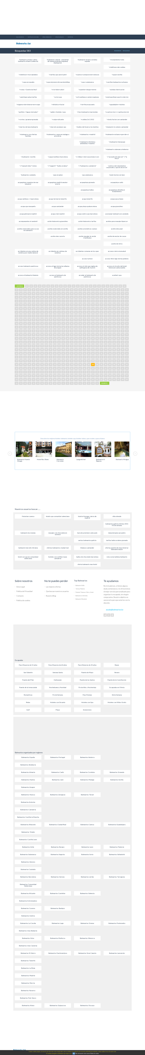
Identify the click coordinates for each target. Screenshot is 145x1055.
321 (127, 327)
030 (38, 289)
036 (63, 289)
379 (29, 338)
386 (59, 338)
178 (93, 308)
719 (97, 383)
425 (110, 342)
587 (110, 364)
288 (101, 323)
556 (93, 360)
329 (46, 331)
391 (80, 338)
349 (16, 334)
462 (38, 349)
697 (118, 379)
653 (46, 375)
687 (76, 379)
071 (97, 293)
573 (50, 364)
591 (127, 364)
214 (16, 316)
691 (93, 379)
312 (89, 327)
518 (46, 357)
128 (110, 301)
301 (42, 327)
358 (55, 334)
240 (127, 316)
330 (50, 331)
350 (21, 334)
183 (114, 308)
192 (38, 312)
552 (76, 360)
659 (72, 375)
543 (38, 360)
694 (106, 379)
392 (84, 338)
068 (84, 293)
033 (50, 289)
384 (50, 338)
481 (118, 349)
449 (97, 345)
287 (97, 323)
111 (38, 301)
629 (59, 372)
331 (55, 331)
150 (89, 304)
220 (42, 316)
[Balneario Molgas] (122, 449)
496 (67, 353)
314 (97, 327)
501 (89, 353)
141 (50, 304)
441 (63, 345)
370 (106, 334)
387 (63, 338)
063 (63, 293)
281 (72, 323)
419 (84, 342)
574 (55, 364)
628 (55, 372)
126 (101, 301)
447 (89, 345)
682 (55, 379)
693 (101, 379)
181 (106, 308)
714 (76, 383)
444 (76, 345)
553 (80, 360)
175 (80, 308)
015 (86, 286)
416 (72, 342)
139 (42, 304)
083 (33, 297)
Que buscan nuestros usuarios (57, 591)
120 (76, 301)
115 (55, 301)
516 (38, 357)
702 (25, 383)
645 (127, 372)
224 (59, 316)
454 (118, 345)
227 (72, 316)
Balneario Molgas (122, 459)
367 (93, 334)
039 (76, 289)
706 (42, 383)
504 (101, 353)
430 (16, 345)
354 (38, 334)
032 (46, 289)
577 (67, 364)
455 (122, 345)
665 (97, 375)
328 (42, 331)
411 (50, 342)
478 (106, 349)
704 (33, 383)
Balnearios (20, 37)
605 (72, 368)
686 (72, 379)
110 (33, 301)
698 (122, 379)
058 (42, 293)
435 (38, 345)
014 (82, 286)
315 (101, 327)
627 (50, 372)
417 (76, 342)
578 (72, 364)
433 (29, 345)
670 (118, 375)
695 (110, 379)
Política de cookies (23, 600)
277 (55, 323)
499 (80, 353)
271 (29, 323)
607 (80, 368)
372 (114, 334)
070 (93, 293)
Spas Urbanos (47, 37)
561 (114, 360)
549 (63, 360)
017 (95, 286)
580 (80, 364)
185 (122, 308)
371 (110, 334)
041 (84, 289)
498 (76, 353)
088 (55, 297)
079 (16, 297)
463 (42, 349)
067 (80, 293)
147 (76, 304)
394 (93, 338)
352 (29, 334)
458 (21, 349)
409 (42, 342)
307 (67, 327)
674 (21, 379)
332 (59, 331)
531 (101, 357)
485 (21, 353)
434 (33, 345)
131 (122, 301)
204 (89, 312)
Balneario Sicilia (80, 585)
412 (55, 342)
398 (110, 338)
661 (80, 375)
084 (38, 297)
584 (97, 364)
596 (33, 368)
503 (97, 353)
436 (42, 345)
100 (106, 297)
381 (38, 338)
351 (25, 334)
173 (72, 308)
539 (21, 360)
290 (110, 323)
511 (16, 357)
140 (46, 304)
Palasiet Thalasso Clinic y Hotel (84, 592)
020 (107, 286)
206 (97, 312)
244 (29, 319)
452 (110, 345)
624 (38, 372)
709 (55, 383)
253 (67, 319)
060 (50, 293)
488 (33, 353)
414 (63, 342)
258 (89, 319)
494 (59, 353)
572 (46, 364)
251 (59, 319)
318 (114, 327)
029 (33, 289)
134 (21, 304)
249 (50, 319)
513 (25, 357)
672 (127, 375)
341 (97, 331)
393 (89, 338)
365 (84, 334)
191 (33, 312)
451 (106, 345)
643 (118, 372)
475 (93, 349)
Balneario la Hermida (81, 595)
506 (110, 353)
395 (97, 338)
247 (42, 319)
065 (72, 293)
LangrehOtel (81, 459)
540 (25, 360)
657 (63, 375)
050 (122, 289)
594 (25, 368)
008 (57, 286)
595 (29, 368)
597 (38, 368)
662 (84, 375)
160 (16, 308)
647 (21, 375)
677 (33, 379)
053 (21, 293)
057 (38, 293)
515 (33, 357)
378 (25, 338)
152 (97, 304)
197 (59, 312)
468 (63, 349)
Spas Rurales (59, 37)
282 (76, 323)
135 (25, 304)
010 (65, 286)
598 (42, 368)
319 (118, 327)
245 (33, 319)
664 (93, 375)
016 (90, 286)
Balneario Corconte (60, 460)
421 (93, 342)
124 (93, 301)
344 (110, 331)
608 (84, 368)
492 (50, 353)
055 (29, 293)
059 (46, 293)
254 (72, 319)
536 (122, 357)
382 (42, 338)
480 (114, 349)
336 (76, 331)
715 (80, 383)
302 (46, 327)
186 (127, 308)
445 (80, 345)
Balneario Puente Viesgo (23, 460)
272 (33, 323)
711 (63, 383)
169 (55, 308)
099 (101, 297)
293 (122, 323)
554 (84, 360)
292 (118, 323)
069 (89, 293)
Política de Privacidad (24, 591)
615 (114, 368)
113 (46, 301)
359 (59, 334)
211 (118, 312)
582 (89, 364)
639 (101, 372)
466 (55, 349)
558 (101, 360)
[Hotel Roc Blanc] (43, 449)
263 (110, 319)
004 (40, 286)
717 (89, 383)
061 (55, 293)
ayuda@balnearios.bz (114, 610)
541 (29, 360)
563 (122, 360)
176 (84, 308)
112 (42, 301)
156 (114, 304)
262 (106, 319)
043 (93, 289)
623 (33, 372)
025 (16, 289)
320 (122, 327)
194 (46, 312)
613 (106, 368)
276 (50, 323)
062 (59, 293)
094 (80, 297)
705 (38, 383)
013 (78, 286)
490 (42, 353)
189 (25, 312)
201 (76, 312)
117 (63, 301)
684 (63, 379)
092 (72, 297)
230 (84, 316)
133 (16, 304)
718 (93, 383)
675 (25, 379)
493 (55, 353)
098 (97, 297)
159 (127, 304)
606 (76, 368)
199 (67, 312)
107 (21, 301)
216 (25, 316)
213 (127, 312)
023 (120, 286)
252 (63, 319)
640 (106, 372)
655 (55, 375)
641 (110, 372)
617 (122, 368)
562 (118, 360)
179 (97, 308)
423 (101, 342)
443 (72, 345)
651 (38, 375)
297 (25, 327)
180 (101, 308)
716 (84, 383)
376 (16, 338)
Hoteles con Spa (33, 37)
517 (42, 357)
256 (80, 319)
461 (33, 349)
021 (112, 286)
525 (76, 357)
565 (16, 364)
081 (25, 297)
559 (106, 360)
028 (29, 289)
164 (33, 308)
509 (122, 353)
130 (118, 301)
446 (84, 345)
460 (29, 349)
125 (97, 301)
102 (114, 297)
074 (110, 293)
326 (33, 331)
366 (89, 334)
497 (72, 353)
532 (106, 357)
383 (46, 338)
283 (80, 323)
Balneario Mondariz (81, 599)
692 (97, 379)
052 (16, 293)
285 (89, 323)
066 (76, 293)
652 (42, 375)
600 (50, 368)
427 (118, 342)
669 (114, 375)
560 (110, 360)
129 (114, 301)
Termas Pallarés (80, 589)
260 (97, 319)
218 (33, 316)
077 (122, 293)
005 (44, 286)
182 (110, 308)
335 (72, 331)
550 (67, 360)
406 (29, 342)
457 (16, 349)
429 (127, 342)
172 (67, 308)
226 (67, 316)
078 (127, 293)
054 (25, 293)
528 (89, 357)
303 (50, 327)
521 (59, 357)
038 (72, 289)
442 (67, 345)
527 (84, 357)
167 (46, 308)
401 (122, 338)
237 (114, 316)
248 (46, 319)
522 (63, 357)
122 (84, 301)
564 (127, 360)
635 (84, 372)
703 (29, 383)
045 (101, 289)
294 (127, 323)
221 (46, 316)
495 (63, 353)
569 (33, 364)
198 (63, 312)
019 (103, 286)
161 (21, 308)
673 (16, 379)
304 (55, 327)
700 (16, 383)
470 (72, 349)
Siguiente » (104, 383)
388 (67, 338)
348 (127, 331)
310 (80, 327)
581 (84, 364)
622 (29, 372)
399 (114, 338)
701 (21, 383)
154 (106, 304)
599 (46, 368)
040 (80, 289)
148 (80, 304)
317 (110, 327)
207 (101, 312)
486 (25, 353)
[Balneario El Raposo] (103, 449)
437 (46, 345)
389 (72, 338)
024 (124, 286)
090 (63, 297)
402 (127, 338)
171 (63, 308)
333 (63, 331)
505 (106, 353)
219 (38, 316)
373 (118, 334)
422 (97, 342)
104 (122, 297)
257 (84, 319)
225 (63, 316)
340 (93, 331)
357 (50, 334)
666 (101, 375)
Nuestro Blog (51, 596)
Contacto (20, 596)
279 (63, 323)
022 (116, 286)
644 (122, 372)
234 (101, 316)
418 (80, 342)
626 (46, 372)
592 (16, 368)
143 (59, 304)
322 (16, 331)
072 (101, 293)
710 (59, 383)
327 (38, 331)
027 (25, 289)
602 (59, 368)
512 (21, 357)
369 (101, 334)
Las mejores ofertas (53, 587)
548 (59, 360)
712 (67, 383)
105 (127, 297)
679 (42, 379)
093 (76, 297)
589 (118, 364)
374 (122, 334)
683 (59, 379)
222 (50, 316)
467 (59, 349)
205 (93, 312)
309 (76, 327)
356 (46, 334)
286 (93, 323)
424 (106, 342)
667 (106, 375)
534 (114, 357)
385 (55, 338)
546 (50, 360)
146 (72, 304)
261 (101, 319)
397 (106, 338)
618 (127, 368)
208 (106, 312)
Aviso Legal (20, 587)
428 (122, 342)
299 (33, 327)
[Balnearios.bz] (19, 1049)
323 (21, 331)
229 (80, 316)
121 (80, 301)
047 (110, 289)
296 (21, 327)
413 (59, 342)
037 (67, 289)
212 (122, 312)
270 (25, 323)
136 (29, 304)
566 (21, 364)
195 (50, 312)
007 (52, 286)
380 (33, 338)
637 (93, 372)
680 (46, 379)
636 (89, 372)
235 (106, 316)
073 (106, 293)
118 (67, 301)
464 (46, 349)
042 (89, 289)
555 (89, 360)
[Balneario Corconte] (63, 449)
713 (72, 383)
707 (46, 383)
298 (29, 327)
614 (110, 368)
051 (127, 289)
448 (93, 345)
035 (59, 289)
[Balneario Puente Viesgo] (24, 449)
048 (114, 289)
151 (93, 304)
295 (16, 327)
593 (21, 368)
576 (63, 364)
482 (122, 349)
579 (76, 364)
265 (118, 319)
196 (55, 312)
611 (97, 368)
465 (50, 349)
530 (97, 357)
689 (84, 379)
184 (118, 308)
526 (80, 357)
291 (114, 323)
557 (97, 360)
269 (21, 323)
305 (59, 327)
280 (67, 323)
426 (114, 342)
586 (106, 364)
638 (97, 372)
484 (16, 353)
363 (76, 334)
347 (122, 331)
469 (67, 349)
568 (29, 364)
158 (122, 304)
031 (42, 289)
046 (106, 289)
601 (55, 368)
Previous (10, 454)
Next (135, 454)
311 (84, 327)
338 (84, 331)
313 (93, 327)
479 (110, 349)
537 (127, 357)
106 (16, 301)
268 (16, 323)
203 (84, 312)
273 (38, 323)
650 (33, 375)
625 (42, 372)
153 (101, 304)
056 (33, 293)
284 (84, 323)
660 (76, 375)
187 (16, 312)
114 (50, 301)
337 (80, 331)
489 (38, 353)
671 (122, 375)
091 (67, 297)
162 (25, 308)
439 (55, 345)
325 (29, 331)
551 (72, 360)
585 (101, 364)
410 (46, 342)
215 (21, 316)
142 (55, 304)
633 (76, 372)
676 (29, 379)
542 (33, 360)
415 (67, 342)
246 (38, 319)
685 (67, 379)
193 (42, 312)
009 (61, 286)
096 (89, 297)
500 (84, 353)
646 (16, 375)
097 (93, 297)
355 (42, 334)
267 (127, 319)
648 (25, 375)
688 (80, 379)
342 (101, 331)
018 (99, 286)
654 (50, 375)
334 (67, 331)
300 (38, 327)
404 (21, 342)
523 (67, 357)
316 (106, 327)
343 (106, 331)
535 (118, 357)
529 (93, 357)
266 (122, 319)
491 (46, 353)
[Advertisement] (72, 14)
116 (59, 301)
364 (80, 334)
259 (93, 319)
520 (55, 357)
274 (42, 323)
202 (80, 312)
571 (42, 364)
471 (76, 349)
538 (16, 360)
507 (114, 353)
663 (89, 375)
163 (29, 308)
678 (38, 379)
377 (21, 338)
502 (93, 353)
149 (84, 304)
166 (42, 308)
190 (29, 312)
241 (16, 319)
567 (25, 364)
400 (118, 338)
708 (50, 383)
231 (89, 316)
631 (67, 372)
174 (76, 308)
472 (80, 349)
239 (122, 316)
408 (38, 342)
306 (63, 327)
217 (29, 316)
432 (25, 345)
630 (63, 372)
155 (110, 304)
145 (67, 304)
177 (89, 308)
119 (72, 301)
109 (29, 301)
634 (80, 372)
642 (114, 372)
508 (118, 353)
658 (67, 375)
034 (55, 289)
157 (118, 304)
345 (114, 331)
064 (67, 293)
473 (84, 349)
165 (38, 308)
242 (21, 319)
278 (59, 323)
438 (50, 345)
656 (59, 375)
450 (101, 345)
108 (25, 301)
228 (76, 316)
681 (50, 379)
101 (110, 297)
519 (50, 357)
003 (35, 286)
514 (29, 357)
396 (101, 338)
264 (114, 319)
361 (67, 334)
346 (118, 331)
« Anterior (19, 286)
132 (127, 301)
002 (31, 286)
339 (89, 331)
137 (33, 304)
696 (114, 379)
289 (106, 323)
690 (89, 379)
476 (97, 349)
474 (89, 349)
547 (55, 360)
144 (63, 304)
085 (42, 297)
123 (89, 301)
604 (67, 368)
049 (118, 289)
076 (118, 293)
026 (21, 289)
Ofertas (70, 37)
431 (21, 345)
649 (29, 375)
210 (114, 312)
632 (72, 372)
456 (127, 345)
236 (110, 316)
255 (76, 319)
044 (97, 289)
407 (33, 342)
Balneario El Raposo (100, 460)
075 (114, 293)
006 (48, 286)
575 (59, 364)
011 (69, 286)
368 (97, 334)
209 (110, 312)
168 (50, 308)
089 (59, 297)
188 (21, 312)
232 (93, 316)
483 (127, 349)
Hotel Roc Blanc (43, 459)
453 (114, 345)
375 (127, 334)
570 (38, 364)
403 (16, 342)
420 (89, 342)
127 (106, 301)
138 (38, 304)
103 (118, 297)
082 (29, 297)
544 (42, 360)
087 (50, 297)
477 (101, 349)
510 (127, 353)
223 (55, 316)
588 (114, 364)
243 (25, 319)
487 (29, 353)
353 (33, 334)
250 (55, 319)
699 (127, 379)
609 (89, 368)
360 (63, 334)
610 (93, 368)
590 (122, 364)
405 (25, 342)
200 (72, 312)
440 (59, 345)
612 (101, 368)
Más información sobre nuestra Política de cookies (87, 1053)
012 (73, 286)
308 (72, 327)
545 (46, 360)
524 (72, 357)
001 (27, 286)
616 (118, 368)
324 (25, 331)
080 (21, 297)
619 (16, 372)
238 (118, 316)
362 (72, 334)
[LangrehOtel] (83, 449)
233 (97, 316)
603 (63, 368)
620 (21, 372)
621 (25, 372)
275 (46, 323)
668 (110, 375)
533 (110, 357)
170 (59, 308)
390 (76, 338)
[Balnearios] (24, 43)
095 (84, 297)
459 (25, 349)
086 (46, 297)
